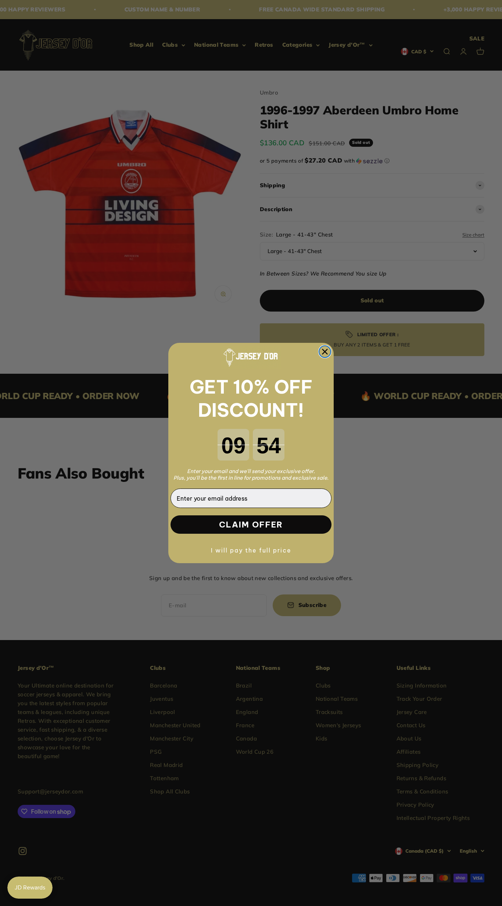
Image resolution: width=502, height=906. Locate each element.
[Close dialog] (325, 352)
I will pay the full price (251, 550)
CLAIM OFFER (251, 524)
